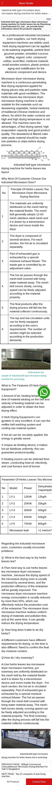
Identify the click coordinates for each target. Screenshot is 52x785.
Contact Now (39, 782)
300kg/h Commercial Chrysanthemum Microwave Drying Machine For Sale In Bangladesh (25, 766)
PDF (49, 19)
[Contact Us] (44, 392)
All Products (13, 782)
